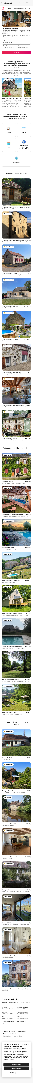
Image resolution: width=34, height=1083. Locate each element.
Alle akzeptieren (16, 1064)
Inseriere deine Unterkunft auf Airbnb (19, 8)
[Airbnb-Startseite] (3, 8)
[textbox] (9, 48)
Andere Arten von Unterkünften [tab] (10, 1002)
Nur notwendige (16, 1068)
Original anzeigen (7, 3)
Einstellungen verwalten (16, 1072)
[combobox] (16, 42)
